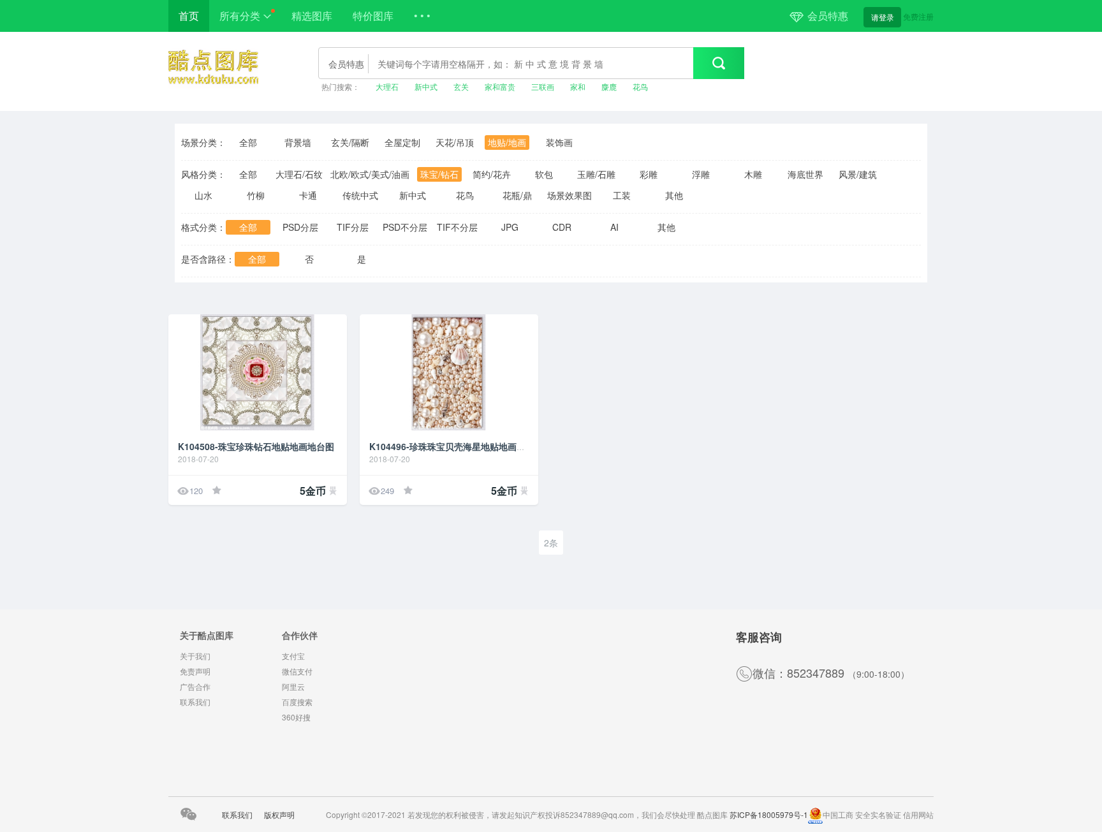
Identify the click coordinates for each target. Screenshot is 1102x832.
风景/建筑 (858, 174)
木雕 (753, 174)
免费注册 (918, 16)
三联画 (542, 86)
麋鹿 (609, 86)
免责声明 (195, 671)
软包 (544, 174)
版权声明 (279, 814)
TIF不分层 (457, 227)
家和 (577, 86)
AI (614, 227)
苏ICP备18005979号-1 (769, 814)
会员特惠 (827, 15)
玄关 (461, 86)
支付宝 (293, 655)
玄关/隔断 (350, 142)
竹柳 (256, 195)
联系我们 (195, 701)
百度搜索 (297, 701)
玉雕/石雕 (596, 174)
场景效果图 (569, 195)
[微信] (188, 816)
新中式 (426, 86)
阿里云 (293, 686)
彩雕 (649, 174)
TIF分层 (353, 227)
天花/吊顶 (455, 142)
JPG (509, 227)
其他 (674, 195)
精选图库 (311, 15)
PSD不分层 (405, 227)
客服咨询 (759, 637)
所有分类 (239, 15)
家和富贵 (500, 86)
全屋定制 (402, 142)
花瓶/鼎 (517, 195)
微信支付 (297, 671)
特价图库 (373, 15)
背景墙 (297, 142)
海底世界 (805, 174)
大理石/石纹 (299, 174)
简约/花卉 (492, 174)
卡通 (308, 195)
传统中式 (360, 195)
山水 (203, 195)
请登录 (882, 16)
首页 (189, 15)
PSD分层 (300, 227)
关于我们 (195, 655)
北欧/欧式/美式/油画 (369, 174)
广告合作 (195, 686)
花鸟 (640, 86)
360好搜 (296, 717)
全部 (248, 142)
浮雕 (701, 174)
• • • (422, 15)
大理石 (387, 86)
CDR (561, 227)
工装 (622, 195)
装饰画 (559, 142)
